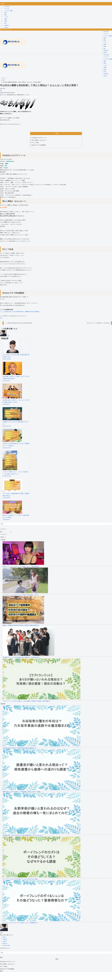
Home (5, 27)
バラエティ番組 (8, 10)
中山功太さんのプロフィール (39, 137)
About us (5, 943)
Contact (5, 941)
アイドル (6, 8)
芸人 (5, 23)
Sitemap (6, 25)
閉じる (1, 957)
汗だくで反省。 (36, 142)
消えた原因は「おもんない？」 (40, 140)
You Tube (6, 6)
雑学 (5, 14)
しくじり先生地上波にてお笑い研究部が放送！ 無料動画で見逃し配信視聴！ (20, 311)
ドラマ (6, 17)
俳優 (5, 19)
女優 (5, 21)
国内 (5, 12)
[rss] (111, 29)
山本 (8, 335)
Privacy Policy (6, 945)
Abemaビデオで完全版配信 (39, 145)
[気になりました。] (13, 44)
